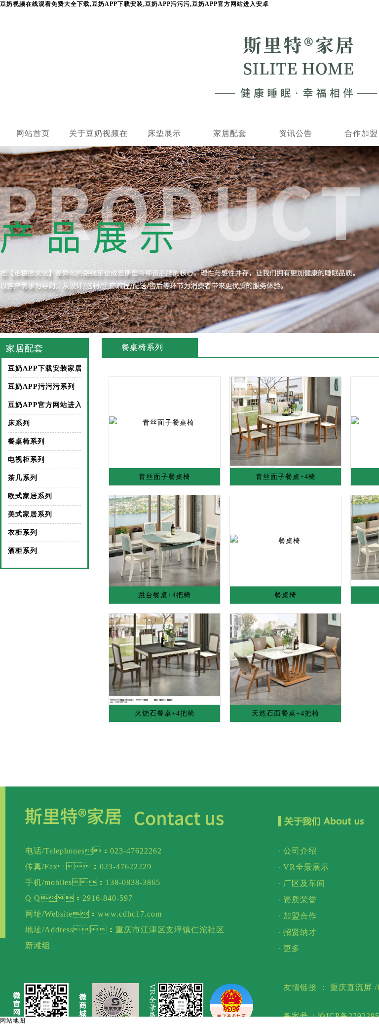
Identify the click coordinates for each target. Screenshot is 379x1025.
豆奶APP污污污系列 (41, 386)
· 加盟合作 (297, 916)
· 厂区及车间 (301, 883)
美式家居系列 (30, 514)
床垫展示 (164, 133)
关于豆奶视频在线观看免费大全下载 (98, 137)
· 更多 (289, 948)
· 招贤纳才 (297, 932)
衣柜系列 (23, 532)
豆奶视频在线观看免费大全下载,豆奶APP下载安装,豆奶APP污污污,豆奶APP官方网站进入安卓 (134, 3)
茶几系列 (23, 477)
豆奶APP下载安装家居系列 (44, 368)
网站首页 (33, 133)
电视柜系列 (26, 459)
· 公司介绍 (297, 851)
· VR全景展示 (303, 867)
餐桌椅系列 (26, 441)
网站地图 (13, 1020)
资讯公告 (295, 133)
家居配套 (230, 133)
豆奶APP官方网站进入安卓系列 (44, 405)
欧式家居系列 (30, 496)
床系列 (19, 423)
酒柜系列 (23, 550)
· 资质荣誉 (297, 899)
